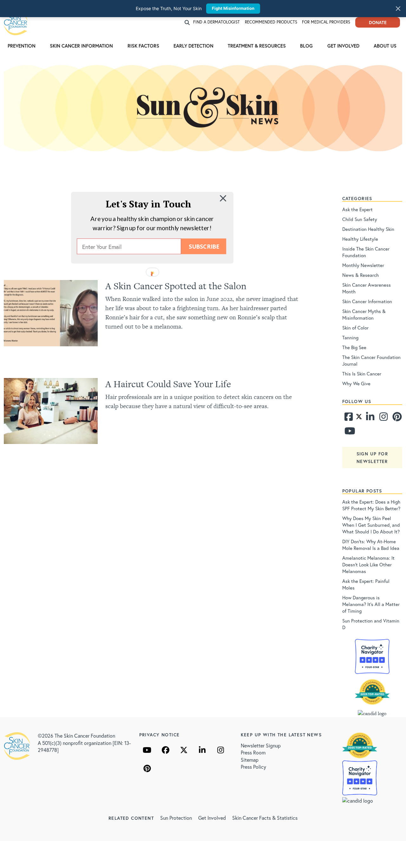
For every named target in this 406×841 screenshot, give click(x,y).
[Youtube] (348, 432)
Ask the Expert (357, 209)
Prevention (22, 45)
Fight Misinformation (233, 8)
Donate (378, 22)
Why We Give (356, 383)
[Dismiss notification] (398, 8)
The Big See (354, 347)
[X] (184, 750)
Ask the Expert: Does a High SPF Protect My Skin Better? (371, 505)
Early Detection (193, 45)
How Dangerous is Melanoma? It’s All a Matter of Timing (371, 604)
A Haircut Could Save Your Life (168, 383)
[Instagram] (383, 418)
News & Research (360, 275)
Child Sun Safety (359, 219)
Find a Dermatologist (216, 22)
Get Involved (343, 45)
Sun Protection (176, 817)
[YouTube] (147, 750)
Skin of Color (355, 327)
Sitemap (250, 759)
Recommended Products (271, 22)
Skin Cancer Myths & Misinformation (364, 314)
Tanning (350, 337)
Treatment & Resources (257, 45)
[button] (148, 203)
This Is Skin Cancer (361, 373)
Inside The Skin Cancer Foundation (366, 251)
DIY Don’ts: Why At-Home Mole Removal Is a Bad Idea (370, 544)
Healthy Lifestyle (360, 239)
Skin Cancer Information (81, 45)
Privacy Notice (159, 735)
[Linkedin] (370, 418)
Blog (306, 45)
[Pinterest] (396, 418)
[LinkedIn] (202, 750)
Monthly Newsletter (363, 265)
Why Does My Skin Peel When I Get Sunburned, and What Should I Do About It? (371, 525)
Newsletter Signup (261, 745)
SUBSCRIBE (204, 246)
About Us (385, 45)
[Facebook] (348, 418)
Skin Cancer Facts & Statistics (265, 817)
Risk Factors (143, 45)
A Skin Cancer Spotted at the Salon (175, 285)
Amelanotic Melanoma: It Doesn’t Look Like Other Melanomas (368, 564)
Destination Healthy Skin (368, 229)
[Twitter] (359, 418)
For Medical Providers (326, 22)
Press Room (253, 752)
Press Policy (253, 766)
